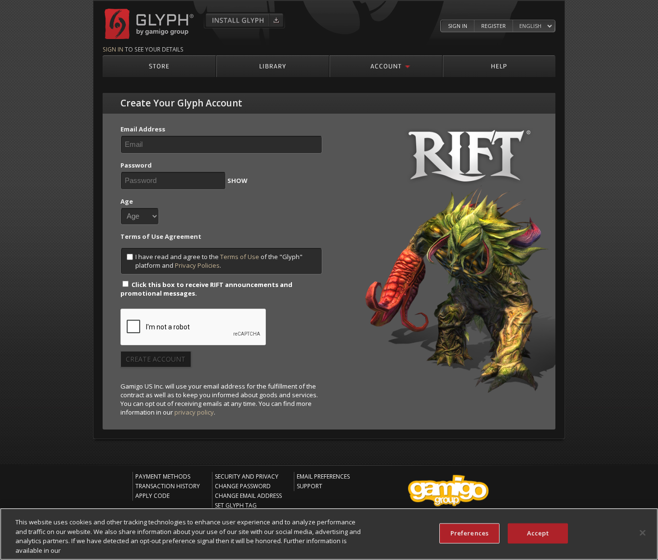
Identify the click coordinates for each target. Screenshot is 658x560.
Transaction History (167, 486)
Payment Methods (162, 476)
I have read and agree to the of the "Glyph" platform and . (219, 261)
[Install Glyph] (244, 20)
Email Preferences (323, 476)
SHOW (237, 180)
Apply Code (152, 496)
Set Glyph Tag (236, 505)
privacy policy (194, 412)
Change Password (243, 486)
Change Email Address (248, 496)
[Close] (642, 532)
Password (136, 165)
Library (272, 66)
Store (159, 66)
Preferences (469, 533)
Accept (538, 533)
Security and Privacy (246, 476)
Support (309, 486)
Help (499, 66)
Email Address (142, 129)
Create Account (155, 359)
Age (126, 201)
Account (386, 66)
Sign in (113, 49)
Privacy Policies (197, 265)
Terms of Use (239, 256)
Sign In (457, 25)
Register (493, 25)
